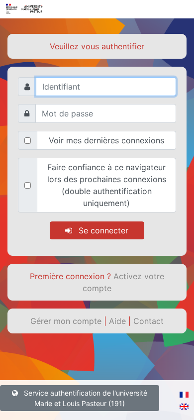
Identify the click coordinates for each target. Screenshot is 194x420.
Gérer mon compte (67, 321)
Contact (148, 321)
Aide (118, 321)
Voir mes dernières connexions (106, 140)
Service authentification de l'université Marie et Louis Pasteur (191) (84, 398)
